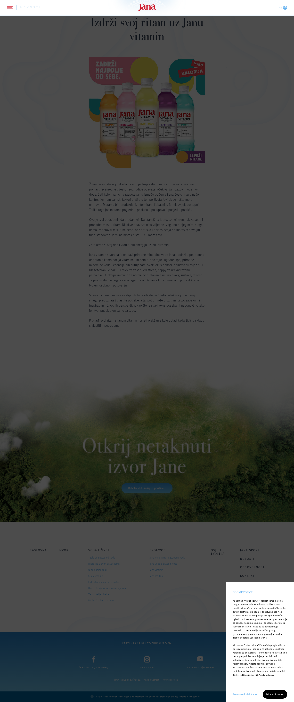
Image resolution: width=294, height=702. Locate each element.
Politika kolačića (265, 674)
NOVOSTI (30, 7)
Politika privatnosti (248, 674)
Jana (147, 7)
